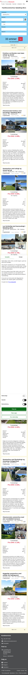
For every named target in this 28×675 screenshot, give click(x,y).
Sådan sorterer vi (22, 49)
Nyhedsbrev (12, 673)
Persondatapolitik (5, 673)
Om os (17, 673)
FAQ (26, 670)
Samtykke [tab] (7, 257)
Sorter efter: (13, 45)
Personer (4, 27)
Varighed (3, 22)
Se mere (14, 70)
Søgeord (3, 31)
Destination (4, 12)
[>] (24, 48)
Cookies (18, 670)
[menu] (27, 1)
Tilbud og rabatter (23, 673)
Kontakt (22, 670)
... (25, 19)
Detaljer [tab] (21, 257)
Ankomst (3, 17)
